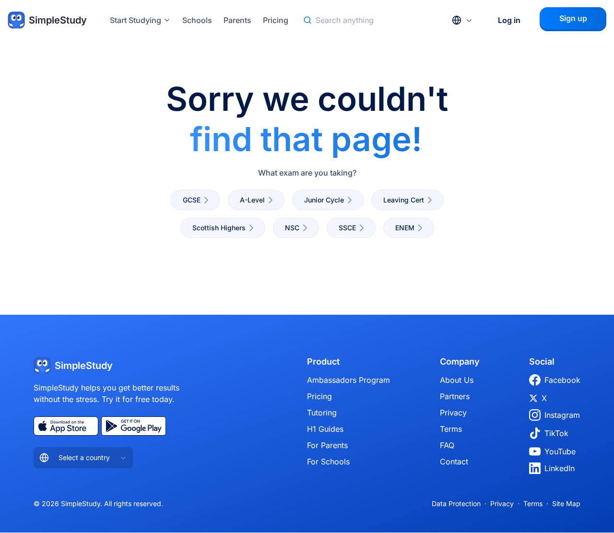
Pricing (275, 20)
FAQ (447, 445)
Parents (237, 20)
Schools (197, 20)
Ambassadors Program (348, 380)
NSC (292, 228)
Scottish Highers (219, 228)
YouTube (560, 451)
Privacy (453, 412)
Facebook (562, 380)
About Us (456, 380)
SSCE (347, 228)
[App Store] (66, 426)
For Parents (327, 445)
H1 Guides (325, 429)
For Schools (328, 461)
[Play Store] (133, 426)
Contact (454, 461)
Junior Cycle (324, 200)
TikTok (556, 433)
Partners (455, 396)
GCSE (192, 200)
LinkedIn (559, 468)
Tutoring (322, 412)
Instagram (562, 415)
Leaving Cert (403, 200)
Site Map (566, 503)
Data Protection (456, 503)
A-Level (252, 200)
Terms (451, 429)
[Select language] (462, 20)
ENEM (404, 228)
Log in (509, 20)
